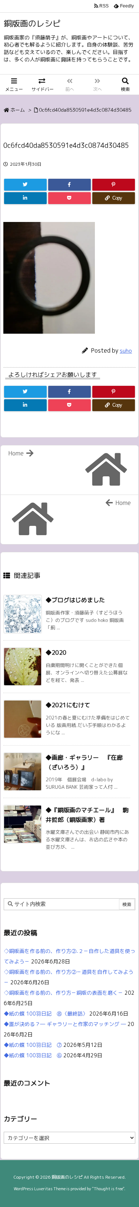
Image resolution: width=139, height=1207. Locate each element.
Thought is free (108, 1189)
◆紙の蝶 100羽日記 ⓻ (33, 1044)
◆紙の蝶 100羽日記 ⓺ (33, 1055)
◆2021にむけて (68, 705)
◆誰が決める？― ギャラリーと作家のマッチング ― (65, 1023)
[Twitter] (25, 185)
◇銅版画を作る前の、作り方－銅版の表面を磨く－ (63, 992)
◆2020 (56, 652)
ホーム (17, 110)
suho (126, 351)
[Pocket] (69, 198)
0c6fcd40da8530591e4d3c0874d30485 (85, 110)
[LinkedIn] (25, 198)
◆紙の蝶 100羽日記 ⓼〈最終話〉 (46, 1013)
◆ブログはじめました (75, 600)
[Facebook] (69, 185)
